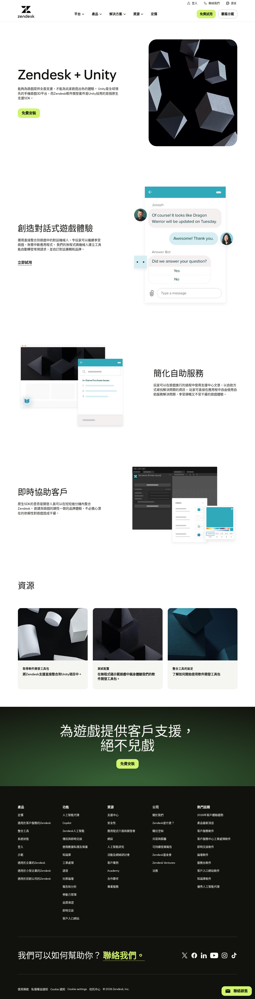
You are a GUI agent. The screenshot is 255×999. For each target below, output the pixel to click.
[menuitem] (231, 3)
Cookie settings (77, 989)
